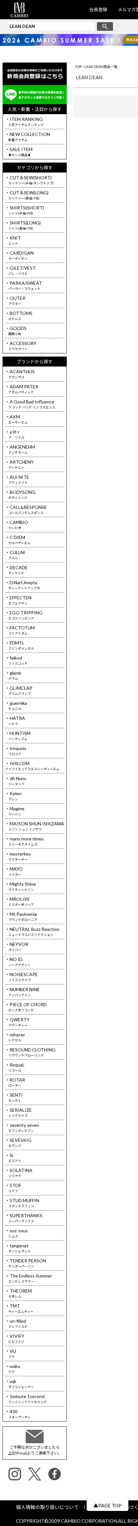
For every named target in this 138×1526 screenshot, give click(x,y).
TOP (78, 66)
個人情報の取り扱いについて (49, 1507)
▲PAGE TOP (107, 1505)
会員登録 (98, 9)
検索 (105, 26)
